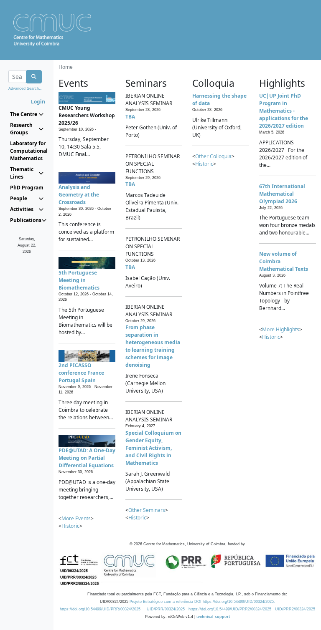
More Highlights (280, 329)
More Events (76, 518)
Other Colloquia (213, 156)
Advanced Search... (25, 88)
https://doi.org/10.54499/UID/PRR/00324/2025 (100, 609)
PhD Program (26, 187)
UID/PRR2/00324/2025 (295, 609)
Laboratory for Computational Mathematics (26, 151)
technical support (213, 617)
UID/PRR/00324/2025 (166, 609)
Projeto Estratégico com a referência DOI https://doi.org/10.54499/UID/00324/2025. (202, 602)
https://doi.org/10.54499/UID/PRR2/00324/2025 (230, 609)
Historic (70, 525)
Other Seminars (146, 510)
